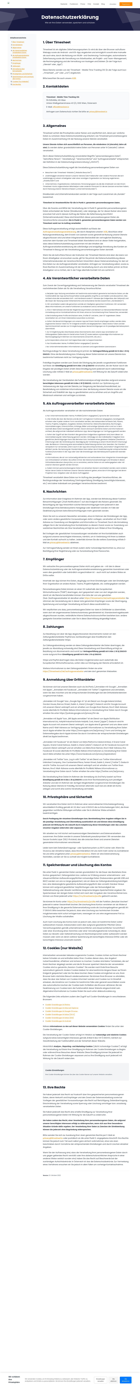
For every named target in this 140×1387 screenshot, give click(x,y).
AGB (74, 78)
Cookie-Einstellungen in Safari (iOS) (59, 1018)
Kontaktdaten (17, 45)
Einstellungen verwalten (100, 1380)
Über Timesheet (18, 42)
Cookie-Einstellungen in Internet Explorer (61, 1008)
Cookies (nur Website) (21, 82)
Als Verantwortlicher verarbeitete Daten (20, 51)
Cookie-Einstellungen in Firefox (57, 1005)
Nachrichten (17, 60)
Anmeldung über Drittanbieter (19, 70)
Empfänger (17, 63)
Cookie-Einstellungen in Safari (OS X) (60, 1014)
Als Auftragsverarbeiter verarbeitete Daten (21, 56)
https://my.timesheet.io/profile (87, 896)
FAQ (89, 4)
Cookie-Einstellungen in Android (58, 1021)
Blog (103, 4)
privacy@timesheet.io (98, 112)
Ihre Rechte (17, 84)
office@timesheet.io (61, 107)
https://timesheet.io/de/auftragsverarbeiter (105, 598)
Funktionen (74, 4)
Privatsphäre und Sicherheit (22, 74)
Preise (82, 4)
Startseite (63, 4)
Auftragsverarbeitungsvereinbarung (59, 231)
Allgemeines (17, 48)
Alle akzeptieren (125, 1380)
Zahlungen (16, 66)
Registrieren (126, 4)
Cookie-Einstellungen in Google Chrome (61, 1011)
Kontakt (96, 4)
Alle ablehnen (113, 1380)
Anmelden (113, 4)
